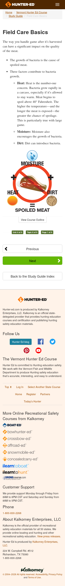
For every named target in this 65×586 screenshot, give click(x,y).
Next (32, 260)
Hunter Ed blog (20, 342)
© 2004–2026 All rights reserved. (19, 574)
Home (8, 12)
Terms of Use (34, 577)
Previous (32, 248)
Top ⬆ (8, 387)
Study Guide (16, 16)
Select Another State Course (44, 387)
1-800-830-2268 (12, 513)
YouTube (38, 350)
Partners (45, 394)
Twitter (52, 341)
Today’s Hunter (32, 401)
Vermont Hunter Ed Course (31, 12)
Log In (19, 387)
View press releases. (49, 536)
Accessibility (41, 574)
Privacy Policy (55, 574)
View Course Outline (32, 219)
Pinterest (26, 350)
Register (31, 394)
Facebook (41, 341)
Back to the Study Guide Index (33, 276)
